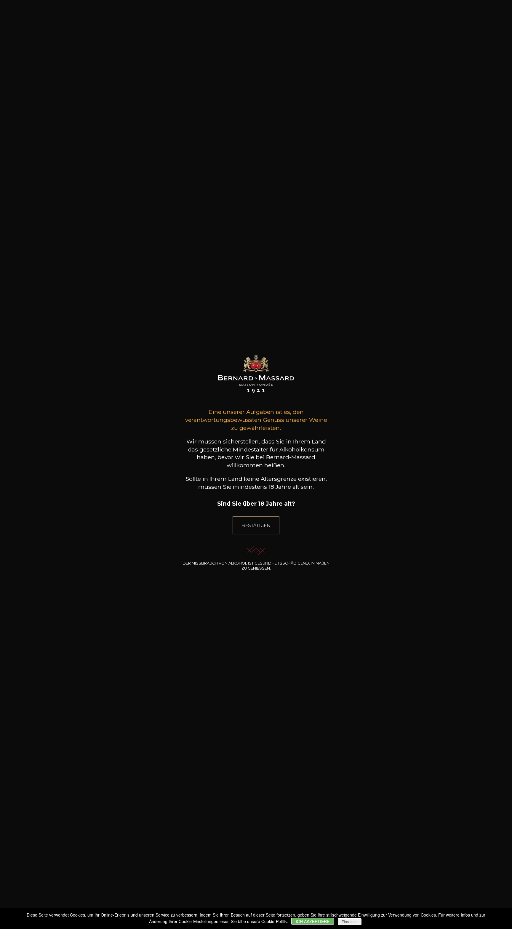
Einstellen (350, 921)
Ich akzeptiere (312, 921)
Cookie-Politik (274, 921)
